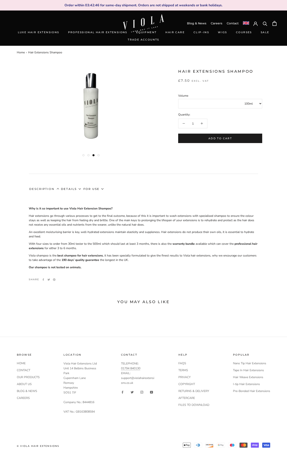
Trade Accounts (143, 39)
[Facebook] (43, 279)
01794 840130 (130, 368)
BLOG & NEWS (27, 391)
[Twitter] (48, 279)
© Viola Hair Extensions (38, 446)
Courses (244, 32)
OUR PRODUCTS (28, 377)
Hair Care (175, 32)
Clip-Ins (201, 32)
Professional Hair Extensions (97, 32)
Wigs (222, 32)
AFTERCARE (186, 398)
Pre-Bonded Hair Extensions (251, 391)
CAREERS (23, 398)
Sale (265, 32)
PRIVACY (184, 377)
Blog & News (196, 23)
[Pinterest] (54, 279)
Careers (216, 23)
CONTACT (23, 370)
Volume (183, 96)
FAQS (182, 363)
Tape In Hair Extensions (248, 370)
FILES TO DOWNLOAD (193, 405)
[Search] (265, 23)
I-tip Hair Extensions (246, 384)
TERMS (183, 370)
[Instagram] (141, 391)
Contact (233, 23)
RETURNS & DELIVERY (193, 391)
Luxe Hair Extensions (38, 32)
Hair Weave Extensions (248, 377)
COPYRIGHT (186, 384)
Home (21, 52)
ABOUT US (24, 384)
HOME (21, 363)
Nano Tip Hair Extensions (249, 363)
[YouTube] (151, 391)
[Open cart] (274, 23)
